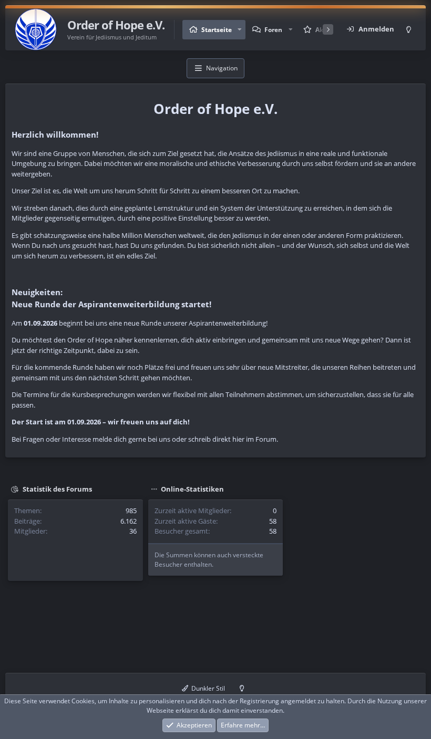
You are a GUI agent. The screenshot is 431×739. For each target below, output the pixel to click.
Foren (273, 29)
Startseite (216, 29)
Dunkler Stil (207, 688)
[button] (239, 29)
